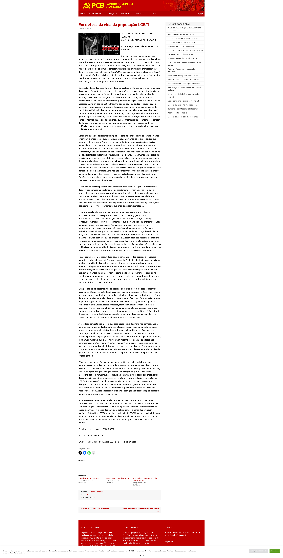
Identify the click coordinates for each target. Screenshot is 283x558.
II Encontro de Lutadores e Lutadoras (183, 109)
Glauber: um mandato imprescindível (182, 105)
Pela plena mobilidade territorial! (181, 34)
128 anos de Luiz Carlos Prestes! (181, 46)
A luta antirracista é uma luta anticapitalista (185, 50)
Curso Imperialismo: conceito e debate (183, 38)
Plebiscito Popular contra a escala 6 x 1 (183, 80)
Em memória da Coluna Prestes (180, 54)
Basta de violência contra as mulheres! (183, 101)
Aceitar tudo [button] (275, 551)
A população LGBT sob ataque (88, 478)
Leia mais (141, 555)
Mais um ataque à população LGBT (117, 478)
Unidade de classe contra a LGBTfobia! (183, 42)
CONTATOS (139, 14)
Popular (100, 492)
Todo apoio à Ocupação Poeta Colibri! (183, 76)
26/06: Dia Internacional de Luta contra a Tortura (141, 509)
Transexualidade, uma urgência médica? (184, 84)
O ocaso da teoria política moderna (96, 509)
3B (87, 494)
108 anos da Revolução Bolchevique (182, 58)
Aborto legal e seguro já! (177, 113)
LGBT (93, 492)
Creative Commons (177, 535)
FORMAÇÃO (110, 14)
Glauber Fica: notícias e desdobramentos (184, 117)
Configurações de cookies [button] (258, 551)
